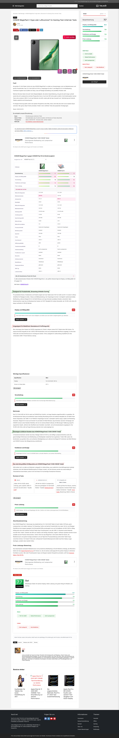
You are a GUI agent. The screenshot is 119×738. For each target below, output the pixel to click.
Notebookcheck (49, 487)
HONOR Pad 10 (60, 170)
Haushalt (95, 718)
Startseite (15, 13)
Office (95, 721)
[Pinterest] (54, 718)
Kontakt (80, 723)
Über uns (80, 726)
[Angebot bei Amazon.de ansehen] (74, 140)
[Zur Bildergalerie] (16, 37)
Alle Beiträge (21, 13)
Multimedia (96, 729)
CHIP (15, 489)
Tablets (15, 17)
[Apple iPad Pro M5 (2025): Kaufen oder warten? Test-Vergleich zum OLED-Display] (69, 681)
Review (35, 642)
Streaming (96, 726)
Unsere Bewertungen (83, 729)
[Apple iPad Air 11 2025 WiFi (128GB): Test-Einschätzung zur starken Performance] (37, 681)
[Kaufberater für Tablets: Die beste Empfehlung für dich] (20, 681)
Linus (18, 23)
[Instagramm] (48, 718)
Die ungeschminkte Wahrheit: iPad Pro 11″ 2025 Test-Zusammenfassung (53, 692)
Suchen (81, 6)
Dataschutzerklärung (83, 721)
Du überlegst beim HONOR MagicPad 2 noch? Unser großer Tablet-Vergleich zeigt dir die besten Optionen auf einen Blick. (44, 130)
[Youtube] (51, 718)
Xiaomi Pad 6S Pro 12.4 (27, 550)
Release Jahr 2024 (27, 642)
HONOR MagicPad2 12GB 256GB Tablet (93, 74)
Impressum (80, 718)
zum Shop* (94, 82)
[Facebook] (45, 718)
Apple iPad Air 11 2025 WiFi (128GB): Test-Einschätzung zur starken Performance (36, 693)
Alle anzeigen (17, 388)
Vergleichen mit (18, 159)
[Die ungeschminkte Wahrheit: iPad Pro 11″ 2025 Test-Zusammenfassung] (53, 681)
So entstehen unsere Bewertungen (34, 121)
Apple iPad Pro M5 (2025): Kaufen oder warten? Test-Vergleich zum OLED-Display (68, 693)
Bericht (20, 642)
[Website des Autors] (23, 651)
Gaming (95, 723)
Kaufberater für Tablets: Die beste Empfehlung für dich (20, 692)
